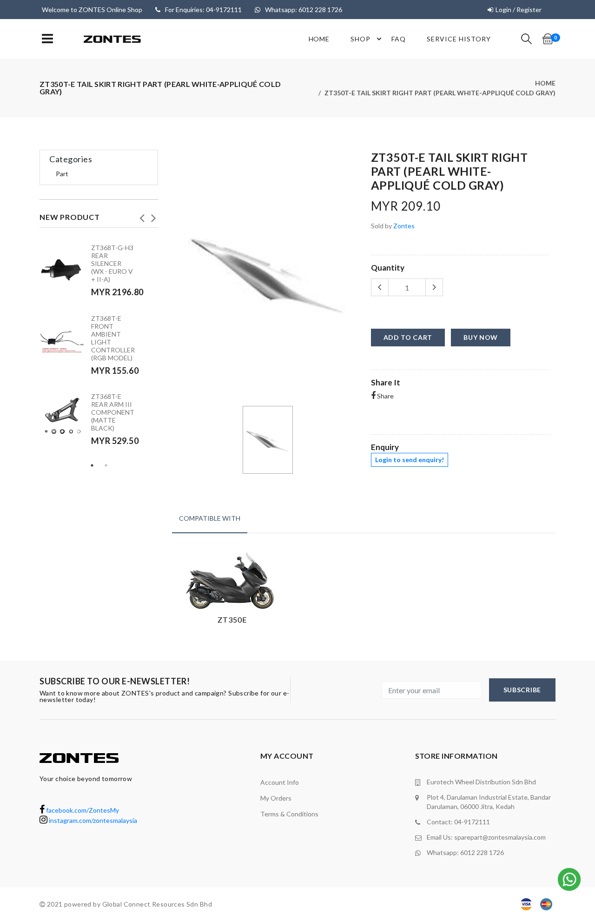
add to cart (408, 337)
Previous (141, 215)
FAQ (398, 39)
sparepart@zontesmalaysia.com (500, 837)
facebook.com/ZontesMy (82, 810)
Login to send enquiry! (409, 460)
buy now (480, 337)
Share (385, 396)
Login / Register (519, 9)
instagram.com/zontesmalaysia (92, 820)
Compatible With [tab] (209, 518)
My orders (275, 798)
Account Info (279, 782)
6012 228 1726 (482, 852)
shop (360, 39)
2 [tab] (106, 465)
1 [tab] (92, 465)
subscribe (522, 690)
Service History (459, 39)
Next (153, 215)
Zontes (404, 226)
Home (319, 39)
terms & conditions (289, 814)
